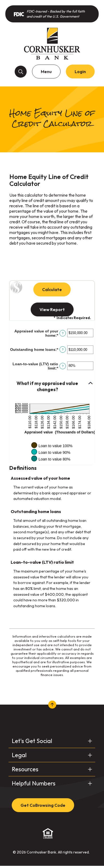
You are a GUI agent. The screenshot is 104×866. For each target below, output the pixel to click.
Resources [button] (25, 769)
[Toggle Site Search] (21, 72)
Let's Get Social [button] (32, 741)
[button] (52, 386)
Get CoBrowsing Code (43, 805)
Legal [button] (19, 755)
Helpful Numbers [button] (33, 783)
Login (80, 71)
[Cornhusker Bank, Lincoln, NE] (52, 43)
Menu (46, 71)
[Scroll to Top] (52, 704)
